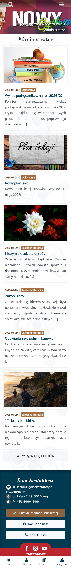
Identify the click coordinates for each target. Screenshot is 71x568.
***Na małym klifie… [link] (20, 420)
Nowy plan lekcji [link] (17, 183)
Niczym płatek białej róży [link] (25, 253)
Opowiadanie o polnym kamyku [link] (29, 338)
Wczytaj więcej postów (35, 456)
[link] (35, 65)
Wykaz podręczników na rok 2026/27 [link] (34, 95)
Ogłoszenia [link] (28, 90)
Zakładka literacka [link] (32, 248)
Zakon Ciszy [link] (14, 296)
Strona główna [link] (31, 24)
